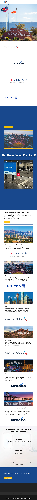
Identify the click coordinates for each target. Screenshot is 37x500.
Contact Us (21, 493)
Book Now (7, 222)
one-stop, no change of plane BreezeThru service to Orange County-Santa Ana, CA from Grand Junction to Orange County (17, 412)
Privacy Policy (15, 493)
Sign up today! (8, 478)
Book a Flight (8, 127)
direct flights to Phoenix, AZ (16, 342)
